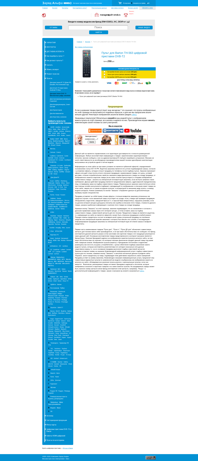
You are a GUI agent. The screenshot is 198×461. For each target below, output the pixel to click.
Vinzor (50, 366)
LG (51, 249)
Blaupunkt (65, 143)
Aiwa (54, 129)
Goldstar (51, 209)
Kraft (50, 242)
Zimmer (58, 380)
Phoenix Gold (52, 296)
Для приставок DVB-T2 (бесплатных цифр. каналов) (60, 94)
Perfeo (50, 304)
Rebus (69, 311)
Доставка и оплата (117, 8)
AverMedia (52, 135)
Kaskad (57, 238)
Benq (50, 141)
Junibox (65, 246)
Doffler (61, 172)
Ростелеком (54, 288)
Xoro (58, 373)
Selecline (57, 323)
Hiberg (50, 220)
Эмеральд (54, 402)
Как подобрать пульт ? (55, 56)
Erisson (50, 187)
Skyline (57, 329)
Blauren (58, 143)
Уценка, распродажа (55, 398)
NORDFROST (52, 273)
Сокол (58, 152)
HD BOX (55, 218)
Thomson (66, 351)
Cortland (68, 160)
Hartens (66, 216)
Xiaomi (52, 373)
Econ (52, 181)
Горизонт (53, 384)
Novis (70, 271)
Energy (59, 185)
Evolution (51, 189)
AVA (58, 135)
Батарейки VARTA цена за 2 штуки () (122, 77)
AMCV (50, 131)
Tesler (50, 351)
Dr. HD (50, 174)
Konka (63, 240)
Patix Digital (52, 293)
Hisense (62, 220)
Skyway (50, 331)
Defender (67, 165)
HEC (60, 218)
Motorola (68, 261)
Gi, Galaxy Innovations (55, 200)
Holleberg (51, 222)
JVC (60, 246)
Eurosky (63, 189)
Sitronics (51, 333)
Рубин (62, 288)
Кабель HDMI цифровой (55, 436)
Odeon (53, 277)
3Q (51, 411)
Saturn (63, 321)
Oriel (55, 281)
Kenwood (64, 238)
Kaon (52, 238)
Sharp (62, 327)
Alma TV (64, 129)
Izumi (68, 227)
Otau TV (65, 281)
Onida (66, 277)
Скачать (49, 65)
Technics (57, 348)
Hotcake (65, 222)
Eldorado (51, 183)
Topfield (51, 353)
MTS (63, 259)
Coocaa (61, 158)
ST (70, 333)
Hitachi (68, 220)
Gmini (57, 209)
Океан (59, 284)
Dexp (66, 167)
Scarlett (63, 325)
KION (54, 240)
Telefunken (58, 351)
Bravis (58, 145)
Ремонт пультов (52, 74)
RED (49, 313)
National (53, 269)
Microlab (58, 263)
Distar (56, 172)
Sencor (50, 325)
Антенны (49, 416)
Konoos (69, 240)
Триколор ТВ (64, 343)
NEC (59, 269)
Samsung (67, 319)
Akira (50, 129)
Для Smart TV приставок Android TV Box (59, 89)
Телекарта (54, 343)
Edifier (57, 181)
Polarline (51, 298)
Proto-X (51, 302)
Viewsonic (63, 364)
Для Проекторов (56, 110)
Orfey (70, 279)
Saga (52, 319)
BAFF (57, 139)
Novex (64, 271)
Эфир (61, 402)
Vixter (56, 366)
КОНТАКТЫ (51, 47)
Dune (55, 174)
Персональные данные (99, 8)
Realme (63, 311)
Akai (58, 129)
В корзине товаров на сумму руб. (136, 3)
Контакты (65, 8)
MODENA (61, 261)
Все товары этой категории (84, 47)
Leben (63, 249)
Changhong (52, 162)
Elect (68, 183)
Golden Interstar (61, 204)
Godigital (51, 204)
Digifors (60, 170)
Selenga (64, 323)
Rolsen (68, 313)
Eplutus (66, 185)
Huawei (63, 224)
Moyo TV (51, 263)
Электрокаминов (54, 404)
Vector (60, 362)
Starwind (65, 335)
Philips (60, 293)
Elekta (58, 183)
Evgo (57, 189)
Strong (50, 335)
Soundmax (64, 333)
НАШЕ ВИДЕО (144, 27)
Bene (66, 139)
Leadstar (56, 249)
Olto (61, 277)
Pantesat (62, 291)
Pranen (57, 298)
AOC (49, 133)
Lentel (68, 249)
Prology (64, 300)
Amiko (56, 131)
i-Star (52, 231)
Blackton (51, 143)
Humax (57, 224)
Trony (57, 353)
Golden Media (53, 206)
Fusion (62, 195)
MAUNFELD (52, 259)
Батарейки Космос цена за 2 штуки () (122, 72)
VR (60, 366)
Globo (63, 209)
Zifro (52, 380)
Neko (64, 269)
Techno (64, 348)
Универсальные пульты (58, 396)
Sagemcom (59, 319)
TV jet (62, 355)
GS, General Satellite (55, 202)
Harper (59, 216)
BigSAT (67, 141)
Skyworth (57, 331)
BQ (49, 145)
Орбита (53, 284)
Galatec (53, 198)
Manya (53, 257)
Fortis (52, 195)
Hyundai (51, 224)
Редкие (51, 393)
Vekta (66, 362)
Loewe (58, 251)
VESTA (50, 364)
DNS (49, 170)
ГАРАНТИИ (51, 42)
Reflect (54, 313)
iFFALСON (58, 231)
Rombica (61, 313)
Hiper (56, 220)
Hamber (53, 216)
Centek (50, 158)
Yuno (52, 377)
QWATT (60, 307)
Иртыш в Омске (68, 448)
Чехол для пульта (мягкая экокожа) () (122, 74)
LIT (53, 251)
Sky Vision (65, 331)
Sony (57, 333)
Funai (57, 195)
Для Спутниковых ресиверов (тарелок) (60, 100)
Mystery (51, 265)
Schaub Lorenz (53, 327)
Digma (67, 170)
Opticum (56, 279)
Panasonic (53, 291)
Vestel (56, 364)
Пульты (49, 78)
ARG (58, 133)
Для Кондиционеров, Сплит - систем (60, 105)
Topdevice (64, 353)
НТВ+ (52, 212)
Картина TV (54, 235)
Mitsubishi (66, 263)
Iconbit (52, 227)
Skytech (63, 329)
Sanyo (58, 321)
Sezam (56, 325)
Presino (57, 302)
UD (52, 358)
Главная (45, 8)
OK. (57, 277)
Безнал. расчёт (133, 8)
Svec (55, 339)
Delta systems (53, 167)
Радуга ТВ (53, 391)
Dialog (54, 170)
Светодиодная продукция (56, 420)
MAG (59, 259)
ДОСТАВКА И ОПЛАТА (55, 51)
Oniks (50, 279)
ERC (56, 187)
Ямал (58, 408)
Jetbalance (54, 246)
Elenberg (64, 181)
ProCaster (56, 300)
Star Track (57, 335)
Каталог (54, 8)
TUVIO (57, 355)
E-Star (60, 187)
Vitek (70, 364)
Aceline (58, 127)
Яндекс (53, 408)
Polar (67, 296)
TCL (52, 348)
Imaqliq (58, 227)
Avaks (63, 135)
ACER (52, 127)
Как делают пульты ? (54, 60)
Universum (63, 358)
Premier (64, 298)
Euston (50, 191)
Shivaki (67, 327)
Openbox (63, 279)
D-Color (60, 165)
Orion (60, 281)
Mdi (55, 261)
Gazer (59, 198)
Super (64, 337)
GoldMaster (63, 206)
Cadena (53, 156)
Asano (63, 133)
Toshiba (51, 355)
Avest (68, 135)
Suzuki (50, 339)
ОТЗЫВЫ (53, 27)
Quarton (53, 307)
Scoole (50, 323)
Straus (50, 337)
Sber (68, 321)
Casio (66, 156)
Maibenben (60, 257)
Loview (64, 251)
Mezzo (50, 261)
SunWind (57, 337)
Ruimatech (52, 315)
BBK (61, 139)
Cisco (56, 158)
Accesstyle (65, 127)
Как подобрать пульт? (80, 8)
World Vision (55, 369)
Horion (58, 222)
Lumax (50, 254)
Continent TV (53, 160)
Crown (61, 160)
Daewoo (53, 165)
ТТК (49, 345)
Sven (60, 339)
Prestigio (64, 302)
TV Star (68, 355)
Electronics (52, 185)
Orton (50, 281)
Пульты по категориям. (55, 440)
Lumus (56, 254)
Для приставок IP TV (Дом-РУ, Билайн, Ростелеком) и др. (60, 83)
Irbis (63, 227)
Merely (68, 259)
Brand (53, 145)
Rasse (52, 311)
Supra (69, 337)
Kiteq (50, 240)
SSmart (51, 329)
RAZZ (58, 311)
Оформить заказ (147, 8)
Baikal (52, 139)
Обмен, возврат (52, 69)
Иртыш (53, 387)
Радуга (60, 391)
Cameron (60, 156)
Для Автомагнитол (56, 113)
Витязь (52, 149)
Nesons (51, 271)
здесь (134, 115)
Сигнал (52, 152)
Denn (61, 167)
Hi (68, 218)
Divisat (50, 172)
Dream (67, 172)
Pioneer (61, 296)
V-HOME (53, 362)
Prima (50, 300)
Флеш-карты (51, 425)
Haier (50, 218)
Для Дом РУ (55, 177)
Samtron (51, 321)
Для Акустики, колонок (58, 117)
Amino (61, 131)
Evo (65, 187)
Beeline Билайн (58, 141)
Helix (65, 218)
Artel (54, 133)
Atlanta (67, 131)
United (56, 358)
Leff (49, 251)
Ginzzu (67, 200)
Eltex (63, 183)
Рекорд (67, 391)
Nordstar (58, 271)
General (66, 202)
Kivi (59, 240)
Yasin (57, 377)
